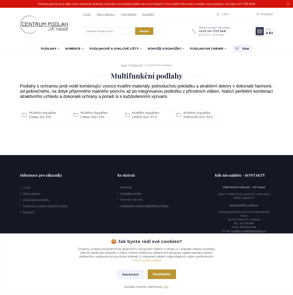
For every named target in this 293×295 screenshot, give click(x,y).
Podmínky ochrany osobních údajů (45, 205)
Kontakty (148, 14)
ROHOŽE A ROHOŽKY (164, 48)
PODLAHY (48, 48)
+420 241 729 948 (212, 31)
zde (165, 287)
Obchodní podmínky (36, 199)
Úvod (124, 65)
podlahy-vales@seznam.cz (248, 230)
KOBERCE (73, 48)
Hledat (144, 31)
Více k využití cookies (146, 260)
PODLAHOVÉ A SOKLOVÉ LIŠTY (114, 48)
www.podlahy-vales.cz (243, 204)
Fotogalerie (129, 14)
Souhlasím (162, 274)
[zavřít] (288, 4)
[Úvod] (47, 24)
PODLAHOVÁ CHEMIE (206, 48)
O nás (87, 14)
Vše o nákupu (105, 14)
